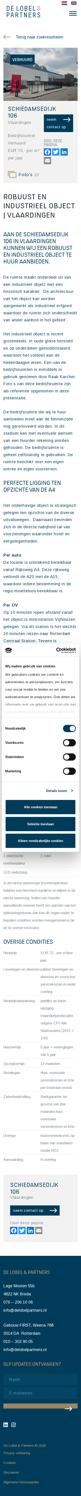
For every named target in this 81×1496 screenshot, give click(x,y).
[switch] (69, 742)
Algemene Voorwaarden (21, 1482)
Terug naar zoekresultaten (39, 37)
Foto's (28, 174)
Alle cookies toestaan (40, 807)
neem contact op (56, 123)
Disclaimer (11, 1472)
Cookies (9, 1463)
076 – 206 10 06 (18, 1302)
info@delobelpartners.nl (25, 1310)
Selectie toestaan (40, 824)
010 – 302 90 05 (18, 1341)
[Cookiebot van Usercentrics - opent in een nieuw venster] (57, 650)
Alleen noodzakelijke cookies (40, 841)
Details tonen (56, 791)
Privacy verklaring (16, 1453)
